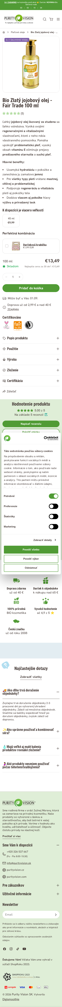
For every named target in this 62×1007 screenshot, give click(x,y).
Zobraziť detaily (42, 540)
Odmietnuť (31, 567)
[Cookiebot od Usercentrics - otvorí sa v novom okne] (44, 438)
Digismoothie (10, 999)
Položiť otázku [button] (31, 432)
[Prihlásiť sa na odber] (55, 914)
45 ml (11, 220)
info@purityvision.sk (19, 863)
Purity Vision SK (22, 994)
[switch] (53, 506)
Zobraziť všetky (31, 677)
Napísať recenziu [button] (31, 424)
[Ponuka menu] (58, 19)
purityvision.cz (15, 870)
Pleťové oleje (18, 32)
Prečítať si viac (11, 836)
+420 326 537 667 (17, 851)
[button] (11, 113)
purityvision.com (16, 876)
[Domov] (3, 32)
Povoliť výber (31, 558)
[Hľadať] (44, 19)
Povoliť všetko (31, 549)
